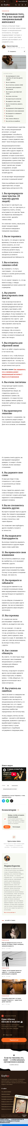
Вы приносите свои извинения (15, 111)
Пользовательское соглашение (9, 1096)
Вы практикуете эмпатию (13, 98)
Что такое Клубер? (6, 1091)
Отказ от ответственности (8, 1101)
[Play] (17, 1)
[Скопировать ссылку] (11, 801)
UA (1, 1)
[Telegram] (3, 801)
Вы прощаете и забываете (14, 113)
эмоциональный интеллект (10, 789)
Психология (5, 10)
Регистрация (16, 827)
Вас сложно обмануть (12, 118)
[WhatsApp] (7, 801)
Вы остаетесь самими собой (14, 85)
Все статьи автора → (10, 912)
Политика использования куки (9, 1106)
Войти (7, 827)
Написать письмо (5, 1094)
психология (15, 785)
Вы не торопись (10, 82)
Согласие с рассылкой (7, 1099)
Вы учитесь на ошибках (13, 121)
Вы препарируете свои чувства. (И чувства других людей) (14, 77)
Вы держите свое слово (13, 101)
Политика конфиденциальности (9, 1104)
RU (4, 1)
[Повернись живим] (24, 1116)
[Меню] (1, 4)
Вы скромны (9, 116)
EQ (8, 785)
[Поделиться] (24, 51)
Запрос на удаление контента (9, 1109)
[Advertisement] (14, 441)
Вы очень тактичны (12, 96)
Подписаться (14, 1040)
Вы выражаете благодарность (15, 108)
